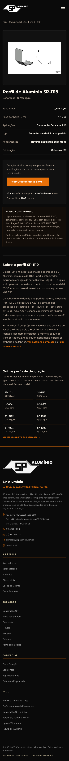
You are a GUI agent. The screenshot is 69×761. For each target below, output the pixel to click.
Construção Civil (11, 610)
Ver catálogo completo (40, 342)
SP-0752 (10, 418)
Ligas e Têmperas (12, 723)
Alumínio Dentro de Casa (15, 700)
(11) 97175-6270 (13, 534)
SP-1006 (42, 430)
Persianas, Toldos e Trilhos (16, 717)
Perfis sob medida (12, 644)
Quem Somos (9, 563)
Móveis (6, 627)
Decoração (8, 622)
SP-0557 (42, 406)
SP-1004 (10, 430)
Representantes (11, 675)
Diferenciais (9, 580)
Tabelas (7, 639)
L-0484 (9, 406)
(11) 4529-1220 (13, 529)
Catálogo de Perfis (18, 22)
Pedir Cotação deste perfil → (28, 181)
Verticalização (10, 568)
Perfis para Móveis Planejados (18, 706)
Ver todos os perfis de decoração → (21, 436)
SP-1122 (10, 394)
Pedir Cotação (10, 664)
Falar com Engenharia (14, 681)
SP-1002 (42, 418)
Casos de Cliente (11, 585)
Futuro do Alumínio (12, 728)
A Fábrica (7, 574)
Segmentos (8, 669)
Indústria (7, 633)
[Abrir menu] (62, 8)
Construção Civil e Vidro (15, 711)
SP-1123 (42, 394)
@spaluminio (12, 545)
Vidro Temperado (12, 616)
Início (5, 22)
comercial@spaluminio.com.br (20, 540)
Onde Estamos (10, 591)
